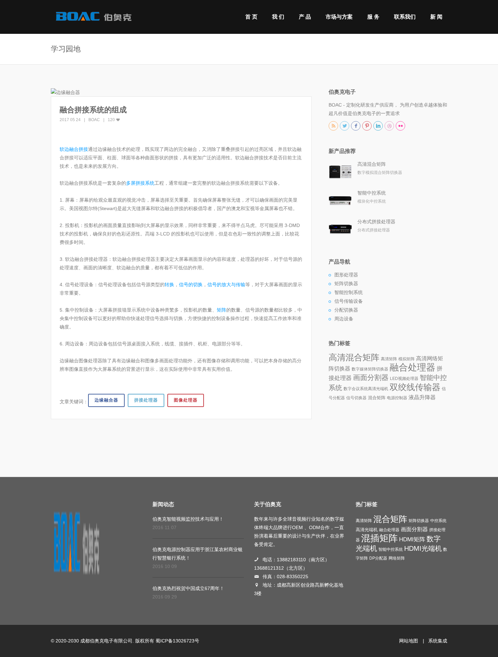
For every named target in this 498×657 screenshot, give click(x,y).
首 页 (251, 17)
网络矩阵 (397, 558)
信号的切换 (191, 284)
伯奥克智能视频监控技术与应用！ (188, 519)
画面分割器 (371, 377)
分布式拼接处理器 (376, 221)
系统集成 (437, 640)
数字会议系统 (356, 388)
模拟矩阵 (406, 359)
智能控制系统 (348, 292)
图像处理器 (186, 400)
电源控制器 (397, 397)
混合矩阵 (377, 397)
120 (112, 119)
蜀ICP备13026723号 (177, 640)
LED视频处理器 (404, 378)
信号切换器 (356, 397)
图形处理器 (346, 274)
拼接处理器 (146, 400)
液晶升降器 (422, 397)
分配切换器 (346, 310)
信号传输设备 (348, 301)
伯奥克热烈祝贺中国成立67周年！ (188, 588)
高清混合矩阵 (371, 164)
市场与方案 (339, 17)
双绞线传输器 (415, 387)
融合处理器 (412, 367)
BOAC (94, 119)
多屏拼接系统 (140, 183)
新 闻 (436, 17)
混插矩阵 (379, 538)
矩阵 (221, 310)
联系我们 (405, 17)
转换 (169, 284)
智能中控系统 (371, 193)
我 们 (278, 17)
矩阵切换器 (346, 283)
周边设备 (343, 318)
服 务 (373, 17)
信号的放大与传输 (226, 284)
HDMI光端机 (423, 548)
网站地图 (408, 640)
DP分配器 (378, 558)
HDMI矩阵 (412, 539)
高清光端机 (378, 388)
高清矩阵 (389, 359)
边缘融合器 (106, 400)
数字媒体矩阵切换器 (370, 369)
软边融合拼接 (74, 149)
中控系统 (438, 520)
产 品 (305, 17)
